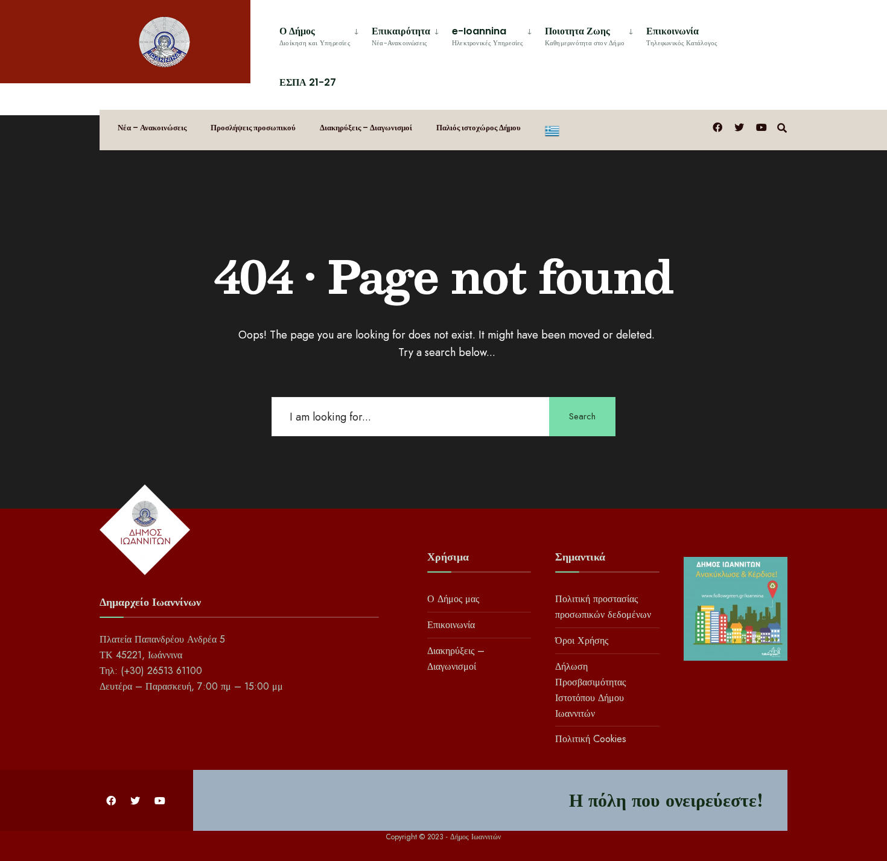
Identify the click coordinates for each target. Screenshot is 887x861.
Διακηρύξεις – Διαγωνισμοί (366, 127)
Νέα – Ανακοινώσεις (152, 127)
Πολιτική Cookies (590, 739)
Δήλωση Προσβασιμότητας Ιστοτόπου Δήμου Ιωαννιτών (590, 689)
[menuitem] (321, 34)
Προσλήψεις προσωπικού (253, 127)
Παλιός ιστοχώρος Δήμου (478, 127)
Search (582, 416)
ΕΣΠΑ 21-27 (307, 82)
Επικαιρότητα (401, 36)
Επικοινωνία (681, 36)
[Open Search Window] (782, 127)
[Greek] (552, 130)
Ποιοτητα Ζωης (585, 36)
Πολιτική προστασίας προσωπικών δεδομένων (603, 606)
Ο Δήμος (314, 36)
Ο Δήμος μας (453, 599)
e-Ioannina (487, 36)
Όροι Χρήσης (581, 640)
